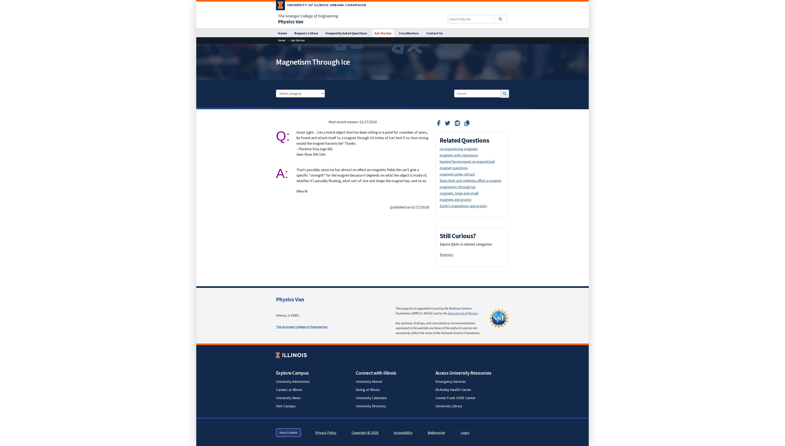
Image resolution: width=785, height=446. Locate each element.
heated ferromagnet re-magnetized (467, 161)
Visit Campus (286, 406)
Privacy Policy (325, 432)
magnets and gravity (455, 199)
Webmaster (436, 432)
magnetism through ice (457, 187)
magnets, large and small (459, 193)
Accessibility (403, 432)
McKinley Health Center (453, 389)
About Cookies (288, 432)
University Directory (371, 406)
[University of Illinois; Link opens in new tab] (291, 355)
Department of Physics (463, 313)
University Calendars (371, 397)
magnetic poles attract (457, 174)
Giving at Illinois (368, 389)
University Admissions (293, 381)
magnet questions (454, 168)
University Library (448, 406)
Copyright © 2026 (365, 432)
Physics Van (290, 299)
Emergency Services (450, 381)
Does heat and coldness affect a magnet (470, 180)
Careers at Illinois (289, 389)
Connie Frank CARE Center (455, 397)
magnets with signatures (459, 155)
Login (465, 432)
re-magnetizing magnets (459, 148)
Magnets (446, 254)
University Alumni (369, 381)
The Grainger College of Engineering (308, 16)
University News (288, 397)
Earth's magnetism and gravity (463, 206)
